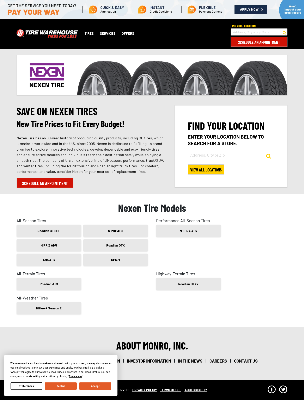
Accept (95, 386)
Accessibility (195, 390)
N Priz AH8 (115, 231)
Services (107, 33)
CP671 (115, 260)
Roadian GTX (115, 245)
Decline (60, 386)
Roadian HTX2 (188, 284)
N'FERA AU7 (188, 231)
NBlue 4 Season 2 (49, 308)
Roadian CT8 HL (48, 231)
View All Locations (206, 169)
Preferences (26, 386)
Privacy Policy (144, 390)
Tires (89, 33)
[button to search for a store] (284, 32)
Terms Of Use (170, 390)
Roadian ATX (49, 284)
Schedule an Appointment (259, 42)
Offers (128, 33)
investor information (149, 360)
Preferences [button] (75, 376)
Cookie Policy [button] (92, 372)
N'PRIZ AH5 (49, 245)
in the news (190, 360)
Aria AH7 (49, 260)
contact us (246, 360)
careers (218, 360)
